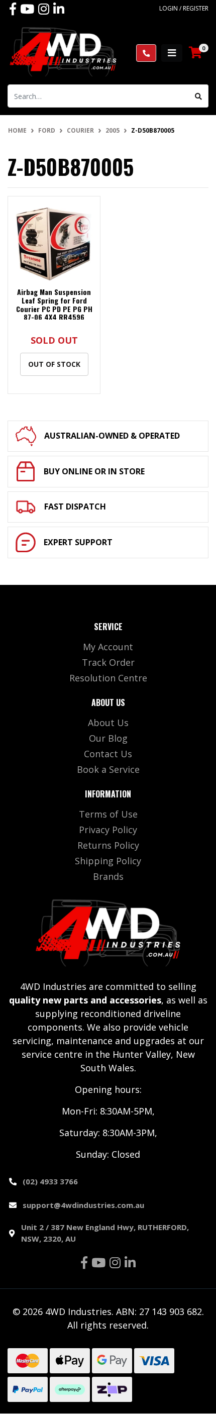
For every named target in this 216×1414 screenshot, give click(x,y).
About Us (108, 723)
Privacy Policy (108, 830)
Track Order (108, 662)
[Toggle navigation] (171, 53)
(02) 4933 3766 (50, 1181)
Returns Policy (108, 845)
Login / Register (183, 8)
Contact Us (108, 754)
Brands (108, 876)
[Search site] (198, 96)
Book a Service (108, 769)
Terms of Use (108, 814)
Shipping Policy (108, 861)
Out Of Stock (54, 364)
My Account (108, 647)
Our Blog (108, 738)
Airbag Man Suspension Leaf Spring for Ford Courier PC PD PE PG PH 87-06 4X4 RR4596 (54, 304)
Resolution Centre (108, 678)
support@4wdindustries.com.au (83, 1205)
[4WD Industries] (63, 52)
